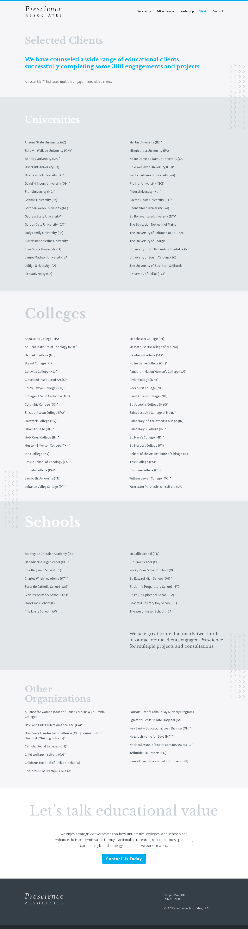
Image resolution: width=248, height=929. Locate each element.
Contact (218, 11)
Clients (203, 11)
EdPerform (164, 11)
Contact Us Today (124, 858)
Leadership (186, 11)
